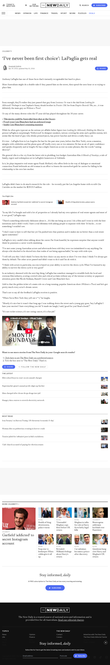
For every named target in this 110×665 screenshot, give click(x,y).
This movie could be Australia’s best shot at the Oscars (29, 119)
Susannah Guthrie (15, 66)
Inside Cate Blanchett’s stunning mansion (23, 125)
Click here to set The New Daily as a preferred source (29, 358)
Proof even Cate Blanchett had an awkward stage (27, 122)
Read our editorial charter (71, 620)
